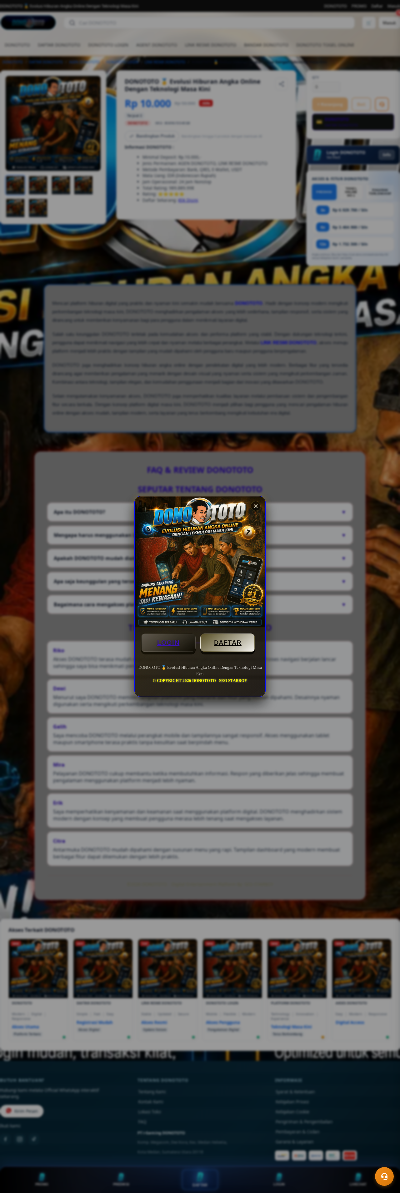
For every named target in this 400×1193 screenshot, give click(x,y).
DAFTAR (228, 642)
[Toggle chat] (384, 1176)
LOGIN (168, 642)
